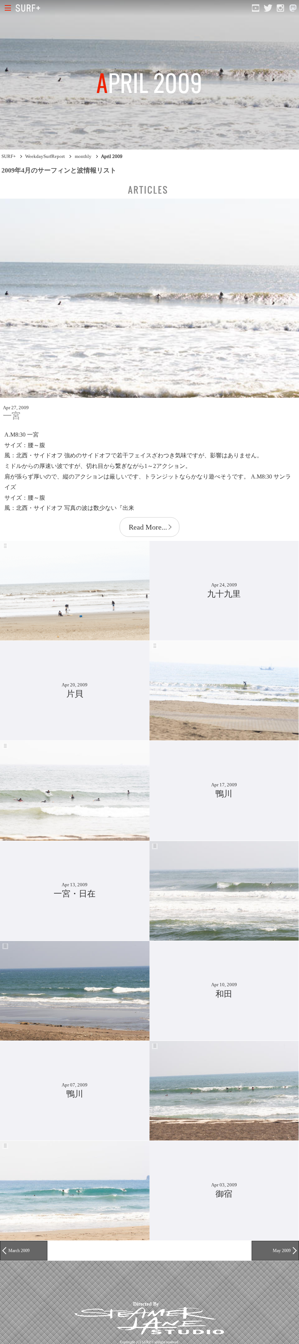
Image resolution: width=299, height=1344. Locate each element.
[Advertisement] (132, 1280)
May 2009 (282, 1250)
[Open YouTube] (255, 8)
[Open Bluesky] (292, 8)
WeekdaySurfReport (45, 156)
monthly (83, 156)
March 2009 (19, 1250)
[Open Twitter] (268, 8)
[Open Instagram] (280, 8)
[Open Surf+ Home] (30, 8)
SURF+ (8, 156)
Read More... (148, 527)
